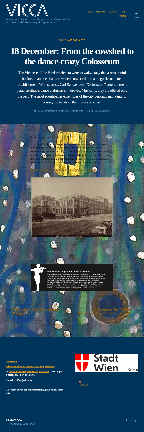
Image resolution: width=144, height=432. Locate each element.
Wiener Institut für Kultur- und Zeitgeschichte (62, 111)
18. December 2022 (100, 111)
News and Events (96, 11)
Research (113, 11)
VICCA (18, 420)
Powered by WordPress (22, 424)
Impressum (12, 361)
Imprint (122, 15)
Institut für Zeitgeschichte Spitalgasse (29, 371)
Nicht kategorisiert (72, 40)
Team (123, 11)
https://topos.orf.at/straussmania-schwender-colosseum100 (66, 169)
